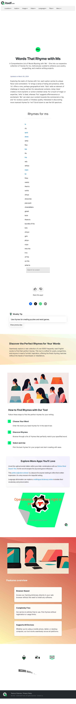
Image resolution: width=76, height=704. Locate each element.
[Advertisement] (38, 25)
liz (25, 174)
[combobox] (38, 270)
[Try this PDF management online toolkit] (38, 510)
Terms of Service (16, 693)
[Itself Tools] (38, 665)
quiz (26, 132)
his (26, 157)
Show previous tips (16, 325)
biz (26, 149)
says (26, 170)
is (25, 124)
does (26, 137)
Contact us (40, 695)
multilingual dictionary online (43, 479)
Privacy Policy (27, 693)
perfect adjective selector (20, 473)
